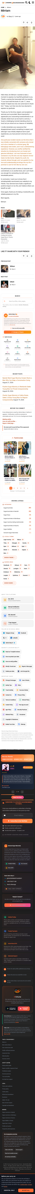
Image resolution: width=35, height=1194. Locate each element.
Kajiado (25, 549)
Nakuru (20, 539)
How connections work (7, 1047)
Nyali (24, 546)
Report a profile (7, 1034)
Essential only (9, 1190)
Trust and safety (6, 1076)
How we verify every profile (18, 328)
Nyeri (6, 546)
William (19, 218)
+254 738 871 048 (11, 881)
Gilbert (12, 282)
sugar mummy (9, 539)
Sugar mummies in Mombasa (9, 1115)
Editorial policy (5, 1056)
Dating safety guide (6, 1065)
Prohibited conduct (6, 1071)
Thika (6, 543)
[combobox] (17, 301)
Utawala (7, 568)
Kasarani (26, 575)
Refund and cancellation (7, 1094)
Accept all (26, 1190)
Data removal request (7, 1102)
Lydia (11, 766)
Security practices (6, 1073)
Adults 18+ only (5, 1100)
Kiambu (25, 543)
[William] (23, 213)
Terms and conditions (7, 1086)
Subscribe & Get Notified (18, 821)
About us (4, 1042)
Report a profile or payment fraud (10, 1068)
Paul (2, 218)
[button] (26, 2)
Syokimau (16, 575)
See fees (17, 1022)
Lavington (17, 568)
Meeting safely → (8, 419)
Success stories (6, 1058)
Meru (6, 553)
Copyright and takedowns (8, 1105)
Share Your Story (17, 797)
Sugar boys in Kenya (7, 1123)
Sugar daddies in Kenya (7, 1120)
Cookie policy (5, 1091)
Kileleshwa (18, 572)
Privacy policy (5, 1089)
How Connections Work (18, 905)
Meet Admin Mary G (7, 1045)
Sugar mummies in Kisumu (8, 1117)
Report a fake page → (9, 423)
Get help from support (7, 1079)
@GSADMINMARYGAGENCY (14, 878)
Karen (26, 568)
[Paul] (8, 213)
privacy (30, 1184)
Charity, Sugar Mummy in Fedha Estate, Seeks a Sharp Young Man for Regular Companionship (15, 397)
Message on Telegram (18, 332)
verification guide (24, 858)
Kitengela (15, 543)
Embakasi (7, 572)
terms (5, 1186)
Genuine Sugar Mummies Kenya (14, 1164)
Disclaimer (4, 1097)
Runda (6, 578)
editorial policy (12, 324)
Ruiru (26, 565)
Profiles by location (6, 1126)
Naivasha (15, 549)
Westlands (7, 565)
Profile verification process (8, 1050)
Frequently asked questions (8, 1128)
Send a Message (11, 884)
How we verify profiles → (10, 421)
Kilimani (18, 565)
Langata (7, 575)
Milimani (15, 546)
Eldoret (6, 549)
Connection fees (6, 1053)
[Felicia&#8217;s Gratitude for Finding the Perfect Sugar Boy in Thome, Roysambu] (8, 228)
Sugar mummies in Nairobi (8, 1112)
